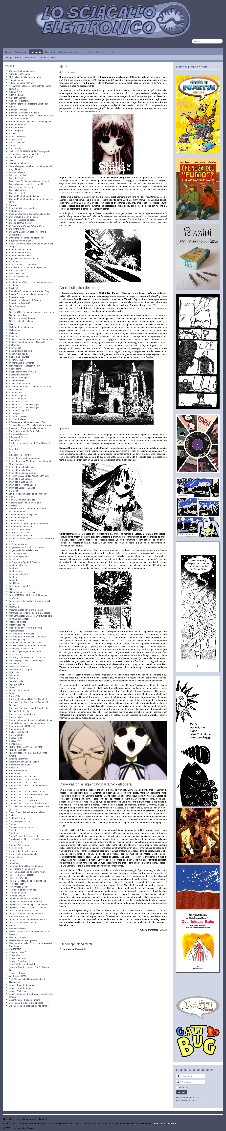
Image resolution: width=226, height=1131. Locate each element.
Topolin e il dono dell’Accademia (24, 898)
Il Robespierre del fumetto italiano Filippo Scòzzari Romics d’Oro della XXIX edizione (30, 424)
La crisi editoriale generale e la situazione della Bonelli (31, 540)
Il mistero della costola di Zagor (24, 404)
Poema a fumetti (17, 728)
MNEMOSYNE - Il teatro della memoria (27, 645)
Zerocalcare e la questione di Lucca (26, 1002)
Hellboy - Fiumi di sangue (21, 326)
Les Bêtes (14, 583)
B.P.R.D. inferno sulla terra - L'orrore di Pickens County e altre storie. (31, 117)
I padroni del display (18, 353)
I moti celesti (15, 347)
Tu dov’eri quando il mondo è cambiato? (28, 919)
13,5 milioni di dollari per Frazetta (25, 76)
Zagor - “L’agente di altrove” (22, 984)
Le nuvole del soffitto (19, 574)
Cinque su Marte (17, 172)
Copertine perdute (17, 193)
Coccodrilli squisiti (17, 175)
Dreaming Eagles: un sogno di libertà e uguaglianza (27, 233)
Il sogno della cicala (18, 434)
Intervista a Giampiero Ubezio (23, 472)
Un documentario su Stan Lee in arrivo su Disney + (29, 933)
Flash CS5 (14, 288)
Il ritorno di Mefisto (18, 419)
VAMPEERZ (15, 949)
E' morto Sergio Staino (20, 255)
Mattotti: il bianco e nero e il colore (25, 627)
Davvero (13, 204)
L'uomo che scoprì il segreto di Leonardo (28, 523)
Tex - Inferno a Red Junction (22, 868)
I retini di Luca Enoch (19, 356)
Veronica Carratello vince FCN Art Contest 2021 (29, 968)
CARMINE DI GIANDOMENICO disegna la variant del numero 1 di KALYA (29, 153)
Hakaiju (12, 324)
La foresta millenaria (18, 544)
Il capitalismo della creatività (22, 371)
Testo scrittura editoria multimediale (26, 865)
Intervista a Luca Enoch (20, 481)
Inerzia (12, 452)
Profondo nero (16, 743)
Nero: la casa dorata (18, 666)
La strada (13, 568)
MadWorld (14, 606)
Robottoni (13, 767)
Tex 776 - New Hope (18, 877)
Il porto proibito (16, 413)
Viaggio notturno (17, 973)
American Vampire (18, 97)
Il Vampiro (14, 440)
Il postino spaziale (17, 416)
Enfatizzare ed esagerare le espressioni (28, 267)
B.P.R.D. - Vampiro (18, 109)
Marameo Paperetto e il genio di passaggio (29, 612)
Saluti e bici (14, 773)
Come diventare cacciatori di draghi (26, 184)
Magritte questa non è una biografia (26, 609)
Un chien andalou (17, 928)
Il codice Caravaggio (19, 377)
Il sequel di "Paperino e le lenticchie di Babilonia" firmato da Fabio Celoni (27, 430)
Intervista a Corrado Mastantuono (25, 457)
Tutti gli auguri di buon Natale (23, 922)
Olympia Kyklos (16, 684)
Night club (14, 672)
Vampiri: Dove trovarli (19, 961)
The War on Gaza (17, 892)
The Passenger (16, 883)
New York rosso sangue (20, 669)
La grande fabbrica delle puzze (23, 550)
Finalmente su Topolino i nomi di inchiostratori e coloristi (31, 284)
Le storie (13, 577)
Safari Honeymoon (18, 770)
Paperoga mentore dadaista (22, 714)
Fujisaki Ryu (81, 949)
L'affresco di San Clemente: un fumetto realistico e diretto (27, 510)
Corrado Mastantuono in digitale (24, 195)
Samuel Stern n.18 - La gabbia (23, 782)
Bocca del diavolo (17, 142)
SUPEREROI (15, 847)
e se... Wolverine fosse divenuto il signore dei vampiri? (31, 245)
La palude (13, 559)
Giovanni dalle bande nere (21, 315)
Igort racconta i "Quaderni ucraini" (25, 365)
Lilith (11, 588)
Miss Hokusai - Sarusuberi (21, 633)
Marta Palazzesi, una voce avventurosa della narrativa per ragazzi (30, 617)
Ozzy (11, 693)
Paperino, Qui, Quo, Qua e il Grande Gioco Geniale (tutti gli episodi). (29, 709)
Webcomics (20, 51)
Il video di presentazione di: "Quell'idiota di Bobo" (29, 444)
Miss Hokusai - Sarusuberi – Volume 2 (27, 636)
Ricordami (183, 1087)
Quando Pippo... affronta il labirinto (25, 746)
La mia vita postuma (19, 556)
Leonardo (13, 580)
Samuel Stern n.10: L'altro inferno (25, 779)
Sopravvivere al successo (21, 827)
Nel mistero (14, 663)
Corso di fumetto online (70, 51)
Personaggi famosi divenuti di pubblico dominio (31, 719)
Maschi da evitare (17, 621)
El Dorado (14, 261)
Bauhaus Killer (16, 127)
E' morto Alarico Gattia (20, 249)
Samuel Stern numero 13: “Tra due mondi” (29, 803)
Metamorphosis (16, 630)
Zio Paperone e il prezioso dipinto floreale (29, 1005)
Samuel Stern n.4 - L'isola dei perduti (26, 791)
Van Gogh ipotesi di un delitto (23, 964)
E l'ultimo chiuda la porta (21, 240)
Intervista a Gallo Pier (19, 469)
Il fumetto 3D (15, 392)
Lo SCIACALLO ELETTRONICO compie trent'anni (28, 596)
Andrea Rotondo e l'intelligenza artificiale (28, 103)
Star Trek (13, 833)
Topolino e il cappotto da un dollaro (25, 901)
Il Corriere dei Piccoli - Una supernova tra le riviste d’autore (30, 388)
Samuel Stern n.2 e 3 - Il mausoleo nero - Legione (29, 787)
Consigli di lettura (17, 190)
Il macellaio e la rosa (19, 401)
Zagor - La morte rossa (20, 987)
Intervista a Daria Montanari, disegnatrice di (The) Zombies (30, 462)
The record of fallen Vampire (22, 889)
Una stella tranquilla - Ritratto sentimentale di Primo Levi (30, 945)
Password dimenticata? (187, 1100)
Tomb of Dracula (17, 895)
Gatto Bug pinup (17, 306)
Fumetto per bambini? (19, 303)
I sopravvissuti (16, 359)
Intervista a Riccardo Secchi (22, 484)
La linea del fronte (17, 553)
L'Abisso (13, 505)
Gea (11, 309)
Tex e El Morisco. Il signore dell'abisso (27, 880)
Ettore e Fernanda (17, 270)
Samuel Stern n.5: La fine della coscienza (29, 794)
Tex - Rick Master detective (22, 874)
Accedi (181, 1092)
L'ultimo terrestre (17, 520)
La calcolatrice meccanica (21, 535)
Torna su (218, 1128)
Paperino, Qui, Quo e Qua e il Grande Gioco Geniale (30, 703)
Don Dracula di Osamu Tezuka (23, 216)
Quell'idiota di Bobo (18, 749)
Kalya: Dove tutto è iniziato (22, 499)
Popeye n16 (15, 740)
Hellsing (13, 332)
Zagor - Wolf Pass (17, 990)
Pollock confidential (18, 731)
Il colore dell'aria (16, 380)
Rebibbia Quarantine (18, 758)
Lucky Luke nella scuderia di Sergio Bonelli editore (29, 602)
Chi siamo (50, 51)
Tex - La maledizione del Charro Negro (27, 871)
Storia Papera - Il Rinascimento (24, 836)
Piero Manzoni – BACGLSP (22, 725)
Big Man (13, 133)
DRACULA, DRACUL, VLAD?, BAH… (27, 225)
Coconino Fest (16, 178)
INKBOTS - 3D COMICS (20, 455)
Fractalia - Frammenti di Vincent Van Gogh (29, 291)
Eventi (112, 51)
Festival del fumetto (95, 51)
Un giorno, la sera (17, 937)
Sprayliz (13, 830)
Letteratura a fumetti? (19, 585)
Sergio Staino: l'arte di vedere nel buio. (27, 812)
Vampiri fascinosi (17, 958)
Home (8, 51)
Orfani (12, 687)
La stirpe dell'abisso (18, 565)
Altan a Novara (16, 94)
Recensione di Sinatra (19, 764)
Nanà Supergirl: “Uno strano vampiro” (27, 660)
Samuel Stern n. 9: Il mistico (23, 776)
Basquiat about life (18, 124)
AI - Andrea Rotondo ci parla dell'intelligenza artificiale (30, 87)
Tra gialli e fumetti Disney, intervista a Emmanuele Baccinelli (27, 915)
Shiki (11, 815)
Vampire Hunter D (17, 952)
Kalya (12, 496)
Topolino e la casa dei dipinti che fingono (28, 904)
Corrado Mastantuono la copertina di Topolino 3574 (30, 200)
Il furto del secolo (17, 398)
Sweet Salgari (15, 856)
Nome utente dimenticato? (188, 1097)
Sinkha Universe (17, 818)
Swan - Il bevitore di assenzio (23, 850)
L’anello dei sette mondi (20, 529)
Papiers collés (16, 716)
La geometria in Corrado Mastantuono (27, 547)
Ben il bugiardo (16, 130)
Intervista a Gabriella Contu (22, 466)
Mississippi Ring (17, 639)
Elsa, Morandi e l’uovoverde (22, 264)
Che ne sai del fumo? (19, 163)
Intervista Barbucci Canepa (22, 487)
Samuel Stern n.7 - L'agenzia (23, 800)
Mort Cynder (15, 654)
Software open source (19, 821)
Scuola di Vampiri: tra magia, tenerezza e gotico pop (29, 808)
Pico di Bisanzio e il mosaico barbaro (27, 722)
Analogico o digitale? (19, 100)
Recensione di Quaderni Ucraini (24, 761)
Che (11, 160)
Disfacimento (15, 210)
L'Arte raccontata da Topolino (23, 514)
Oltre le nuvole (16, 681)
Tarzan (12, 859)
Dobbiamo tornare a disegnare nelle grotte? (29, 213)
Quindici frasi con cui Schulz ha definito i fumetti (28, 754)
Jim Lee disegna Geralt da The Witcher (27, 493)
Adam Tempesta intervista (21, 82)
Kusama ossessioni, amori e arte (25, 502)
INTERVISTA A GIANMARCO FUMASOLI (29, 475)
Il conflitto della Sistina (20, 383)
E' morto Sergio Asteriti (20, 252)
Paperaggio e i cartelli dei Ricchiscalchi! (28, 699)
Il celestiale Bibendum (19, 374)
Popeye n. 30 (15, 737)
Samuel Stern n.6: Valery (21, 797)
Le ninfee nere (16, 571)
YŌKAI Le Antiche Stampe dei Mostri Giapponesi (27, 980)
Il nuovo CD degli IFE (19, 410)
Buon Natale (15, 148)
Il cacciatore (15, 368)
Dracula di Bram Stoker (20, 222)
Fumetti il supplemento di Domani (25, 300)
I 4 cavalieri (14, 335)
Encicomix (36, 51)
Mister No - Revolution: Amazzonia (26, 642)
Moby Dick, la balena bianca (22, 648)
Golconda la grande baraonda (23, 318)
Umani (12, 925)
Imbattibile (14, 449)
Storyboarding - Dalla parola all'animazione (29, 839)
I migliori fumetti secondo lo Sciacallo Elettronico (27, 343)
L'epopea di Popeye (18, 517)
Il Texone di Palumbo (19, 437)
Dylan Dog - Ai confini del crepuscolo (27, 237)
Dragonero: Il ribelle (18, 228)
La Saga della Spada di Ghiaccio (24, 562)
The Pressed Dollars (19, 886)
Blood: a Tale (15, 139)
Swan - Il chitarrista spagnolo (23, 853)
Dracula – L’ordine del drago (22, 219)
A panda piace (16, 79)
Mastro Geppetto (17, 624)
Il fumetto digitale (17, 395)
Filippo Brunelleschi (18, 276)
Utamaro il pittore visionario (22, 70)
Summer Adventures (19, 845)
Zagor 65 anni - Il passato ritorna (24, 999)
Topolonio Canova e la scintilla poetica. (27, 907)
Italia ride (13, 490)
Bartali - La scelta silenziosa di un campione (30, 121)
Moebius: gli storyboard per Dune (25, 651)
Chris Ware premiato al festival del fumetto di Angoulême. (30, 168)
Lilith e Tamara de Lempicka (22, 591)
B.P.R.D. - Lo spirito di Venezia (24, 112)
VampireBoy (15, 955)
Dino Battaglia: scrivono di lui (23, 207)
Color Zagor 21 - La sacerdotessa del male (29, 181)
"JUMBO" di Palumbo (19, 73)
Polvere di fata (16, 734)
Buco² (12, 145)
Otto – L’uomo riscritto (19, 690)
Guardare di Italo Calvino (21, 321)
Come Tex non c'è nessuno (22, 187)
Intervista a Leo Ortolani (20, 478)
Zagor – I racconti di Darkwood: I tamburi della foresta (31, 995)
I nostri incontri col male (20, 350)
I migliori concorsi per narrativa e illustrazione (30, 338)
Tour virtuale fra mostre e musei (24, 910)
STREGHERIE (16, 842)
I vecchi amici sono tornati (21, 362)
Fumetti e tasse (16, 297)
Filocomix (13, 279)
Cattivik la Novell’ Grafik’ (21, 157)
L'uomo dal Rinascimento (21, 526)
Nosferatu (13, 678)
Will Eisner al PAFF (18, 976)
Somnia (12, 824)
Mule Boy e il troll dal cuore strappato (27, 657)
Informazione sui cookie (164, 1123)
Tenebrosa (14, 862)
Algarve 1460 (15, 91)
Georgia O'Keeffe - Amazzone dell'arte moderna (31, 312)
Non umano (14, 675)
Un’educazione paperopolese (23, 940)
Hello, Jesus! (15, 329)
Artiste (12, 106)
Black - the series (17, 136)
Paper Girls (14, 696)
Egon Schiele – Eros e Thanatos (24, 258)
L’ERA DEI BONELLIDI (20, 532)
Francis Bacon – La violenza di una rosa (28, 294)
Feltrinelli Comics (17, 273)
